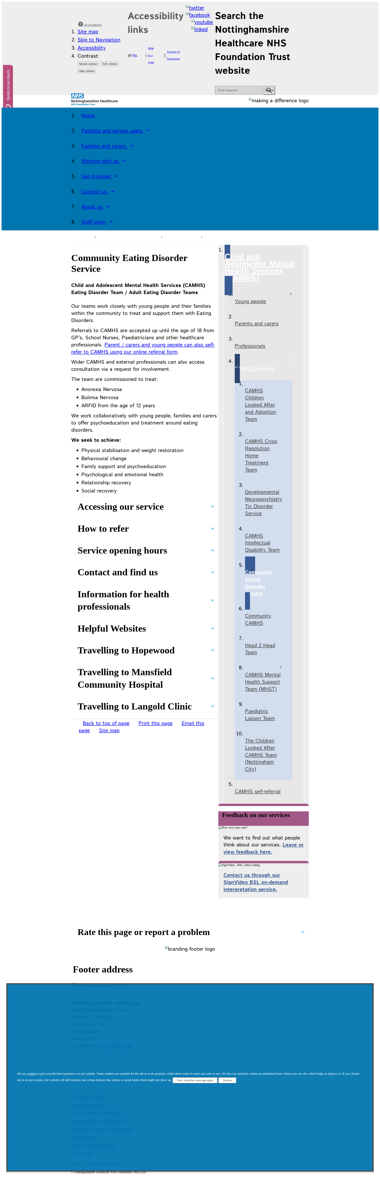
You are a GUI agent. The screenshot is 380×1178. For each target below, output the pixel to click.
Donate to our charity (8, 85)
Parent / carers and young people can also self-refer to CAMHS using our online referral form (143, 348)
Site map (88, 31)
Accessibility (92, 25)
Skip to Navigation (99, 40)
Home (85, 236)
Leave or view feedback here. (263, 848)
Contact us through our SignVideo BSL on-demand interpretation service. (255, 882)
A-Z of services (181, 236)
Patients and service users (127, 236)
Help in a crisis (151, 55)
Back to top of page (106, 723)
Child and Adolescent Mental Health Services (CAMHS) (267, 236)
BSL (135, 55)
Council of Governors (173, 55)
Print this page (156, 723)
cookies (31, 1073)
